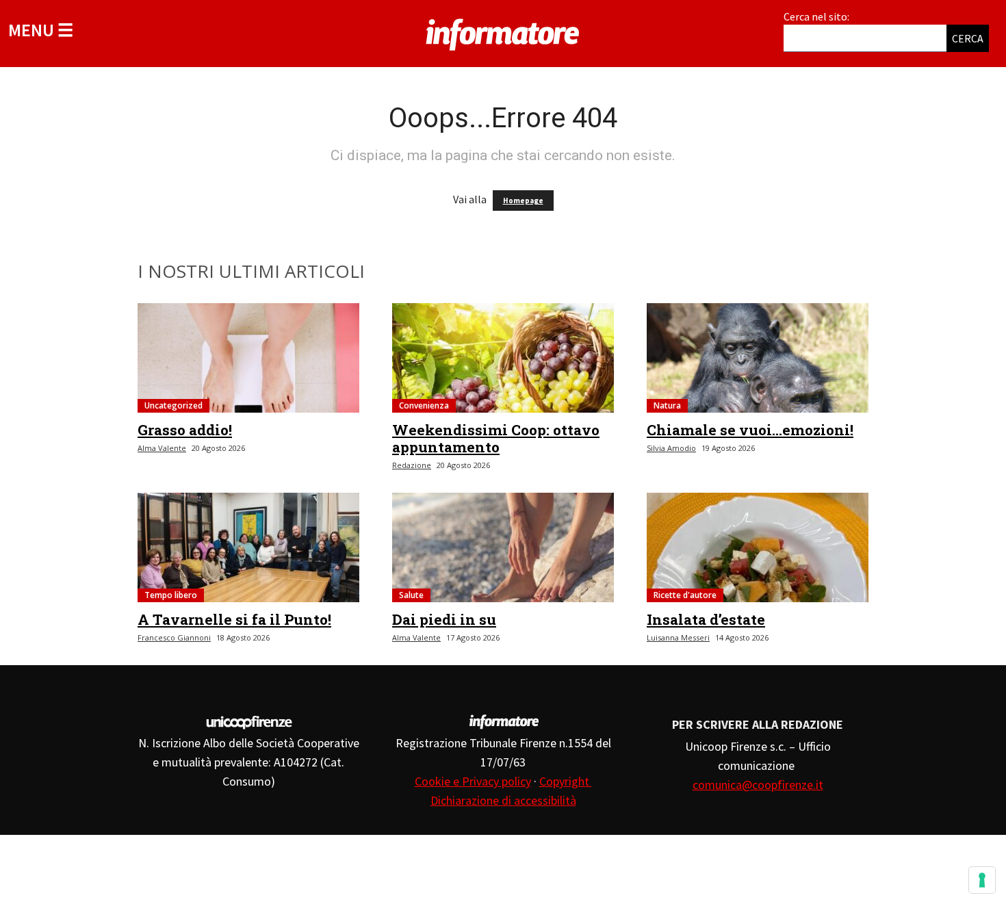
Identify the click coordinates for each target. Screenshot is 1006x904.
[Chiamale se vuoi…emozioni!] (757, 358)
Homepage (523, 200)
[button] (40, 29)
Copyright (565, 781)
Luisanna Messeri (678, 637)
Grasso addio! (185, 429)
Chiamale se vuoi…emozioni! (750, 429)
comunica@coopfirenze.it (758, 784)
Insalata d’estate (706, 619)
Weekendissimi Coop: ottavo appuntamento (495, 438)
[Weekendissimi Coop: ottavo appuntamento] (503, 358)
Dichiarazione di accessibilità (503, 800)
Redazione (411, 465)
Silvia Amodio (671, 448)
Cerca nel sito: (816, 16)
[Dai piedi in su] (503, 547)
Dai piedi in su (444, 619)
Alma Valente (162, 448)
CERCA (967, 38)
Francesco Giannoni (174, 637)
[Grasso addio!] (248, 358)
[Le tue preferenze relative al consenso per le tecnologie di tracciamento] (982, 880)
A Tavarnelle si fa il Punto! (234, 619)
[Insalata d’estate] (757, 547)
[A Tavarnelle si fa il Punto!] (248, 547)
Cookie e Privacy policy (473, 781)
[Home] (503, 32)
